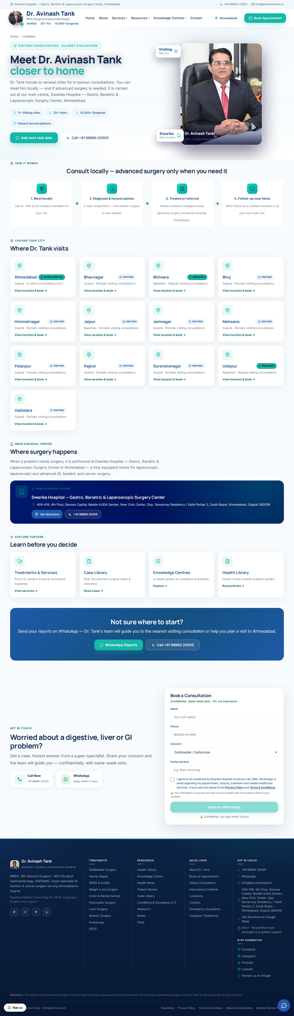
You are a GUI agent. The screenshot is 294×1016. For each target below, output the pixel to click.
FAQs (140, 922)
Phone (174, 726)
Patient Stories (147, 889)
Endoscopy (96, 922)
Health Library (147, 869)
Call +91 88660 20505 (90, 138)
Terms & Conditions (262, 787)
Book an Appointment (204, 876)
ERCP (93, 928)
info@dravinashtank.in (269, 4)
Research (143, 909)
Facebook (248, 949)
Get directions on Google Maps (258, 919)
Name (174, 708)
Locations (196, 896)
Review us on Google (256, 975)
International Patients (203, 889)
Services (119, 18)
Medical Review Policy (270, 1008)
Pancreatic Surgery (102, 902)
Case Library (146, 896)
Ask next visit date (36, 138)
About (103, 18)
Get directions (49, 514)
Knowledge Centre (150, 876)
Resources (140, 18)
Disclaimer (167, 1008)
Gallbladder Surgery (102, 869)
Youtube (247, 962)
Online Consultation (202, 882)
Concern (176, 743)
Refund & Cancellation (239, 1008)
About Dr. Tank (199, 869)
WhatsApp (249, 876)
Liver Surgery (98, 909)
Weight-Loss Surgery (103, 889)
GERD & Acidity (99, 882)
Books (141, 915)
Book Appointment (268, 18)
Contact (196, 18)
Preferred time (179, 762)
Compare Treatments (203, 915)
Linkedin (247, 969)
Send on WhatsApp (224, 807)
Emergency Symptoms (205, 909)
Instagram (248, 956)
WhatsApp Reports (121, 645)
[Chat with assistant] (284, 1005)
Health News (146, 882)
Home (90, 18)
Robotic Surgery (100, 915)
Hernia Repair (98, 876)
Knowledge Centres (170, 18)
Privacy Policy (234, 787)
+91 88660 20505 (235, 4)
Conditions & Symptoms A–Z (156, 902)
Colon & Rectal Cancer (104, 896)
